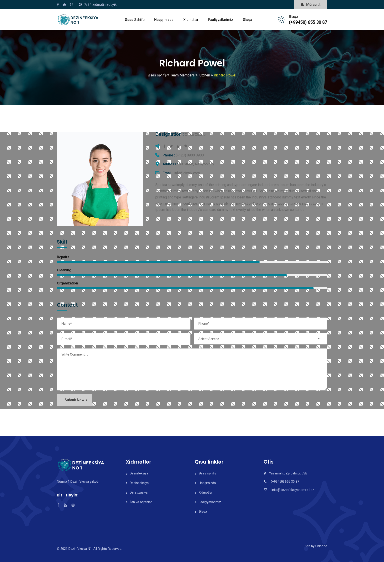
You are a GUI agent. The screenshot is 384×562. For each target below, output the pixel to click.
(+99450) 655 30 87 (308, 22)
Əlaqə (247, 20)
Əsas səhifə (134, 20)
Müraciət (313, 4)
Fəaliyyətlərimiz (220, 20)
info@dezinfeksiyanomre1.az (293, 490)
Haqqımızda (164, 20)
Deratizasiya (139, 492)
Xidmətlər (190, 20)
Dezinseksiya (139, 483)
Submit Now (74, 400)
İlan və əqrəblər (141, 502)
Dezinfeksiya (139, 473)
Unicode (321, 546)
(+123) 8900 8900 (190, 155)
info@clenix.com (187, 173)
